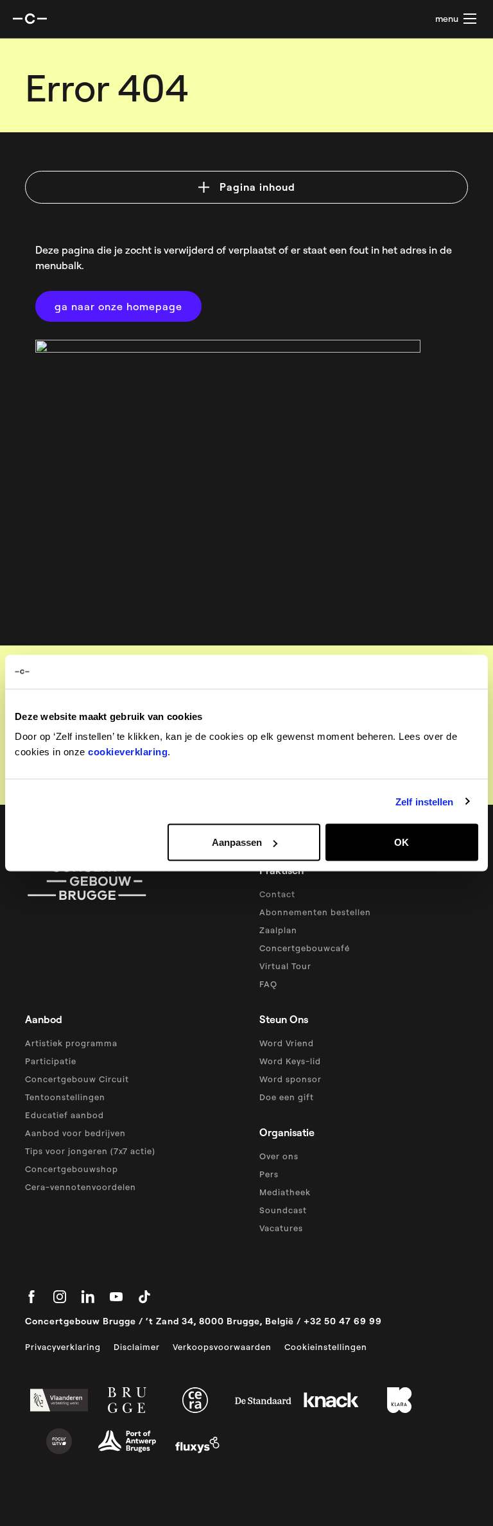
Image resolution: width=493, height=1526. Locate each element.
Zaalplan (278, 930)
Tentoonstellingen (65, 1097)
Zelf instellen (424, 801)
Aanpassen (237, 842)
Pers (269, 1174)
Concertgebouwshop (71, 1169)
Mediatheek (285, 1192)
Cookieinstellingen (325, 1347)
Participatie (50, 1061)
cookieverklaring (128, 751)
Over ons (278, 1156)
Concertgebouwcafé (304, 948)
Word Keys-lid (290, 1061)
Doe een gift (286, 1097)
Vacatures (281, 1228)
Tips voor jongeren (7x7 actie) (90, 1151)
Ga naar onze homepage (118, 306)
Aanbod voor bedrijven (75, 1133)
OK (401, 842)
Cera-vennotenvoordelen (80, 1187)
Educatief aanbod (64, 1115)
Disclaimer (137, 1347)
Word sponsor (290, 1079)
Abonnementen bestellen (315, 912)
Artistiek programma (71, 1043)
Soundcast (283, 1210)
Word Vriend (286, 1043)
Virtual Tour (285, 966)
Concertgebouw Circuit (77, 1079)
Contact (277, 894)
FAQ (268, 984)
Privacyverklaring (63, 1347)
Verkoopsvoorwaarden (222, 1347)
